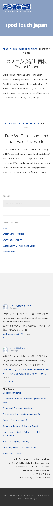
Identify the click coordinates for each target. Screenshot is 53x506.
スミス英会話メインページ (21, 305)
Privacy (28, 498)
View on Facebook (9, 338)
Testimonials (9, 252)
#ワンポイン (40, 374)
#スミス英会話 (10, 374)
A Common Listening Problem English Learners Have (24, 400)
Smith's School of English (17, 8)
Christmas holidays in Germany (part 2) (21, 414)
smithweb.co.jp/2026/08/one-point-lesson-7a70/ (26, 369)
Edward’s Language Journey (16, 442)
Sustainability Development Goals (19, 246)
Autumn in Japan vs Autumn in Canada (21, 426)
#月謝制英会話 (26, 374)
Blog (6, 49)
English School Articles (23, 49)
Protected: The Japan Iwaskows (18, 408)
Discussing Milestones (13, 393)
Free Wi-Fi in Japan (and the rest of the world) (26, 139)
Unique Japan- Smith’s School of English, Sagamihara (22, 434)
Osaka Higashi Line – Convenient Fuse (20, 448)
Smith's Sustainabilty (12, 240)
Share (7, 340)
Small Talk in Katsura (12, 453)
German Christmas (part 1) (15, 420)
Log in (34, 498)
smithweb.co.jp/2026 (13, 334)
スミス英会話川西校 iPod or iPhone (26, 64)
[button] (48, 8)
